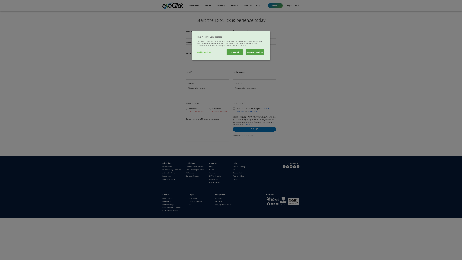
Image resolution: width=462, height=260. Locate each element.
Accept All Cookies (255, 52)
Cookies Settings (204, 52)
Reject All (235, 52)
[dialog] (231, 45)
